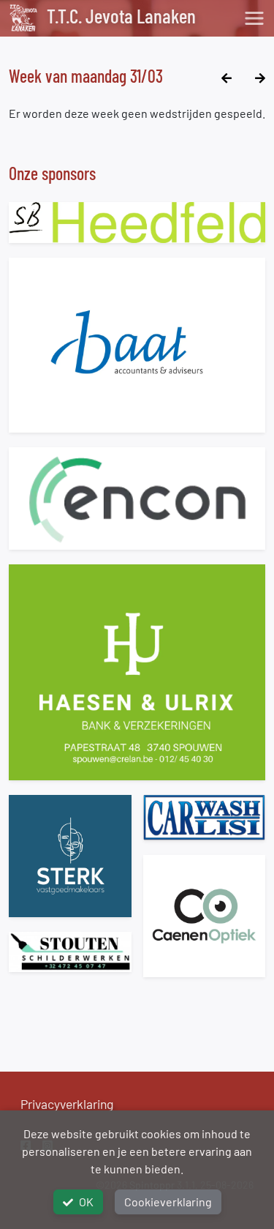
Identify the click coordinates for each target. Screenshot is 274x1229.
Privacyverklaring (66, 1104)
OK (86, 1202)
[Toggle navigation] (254, 18)
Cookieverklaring (168, 1202)
